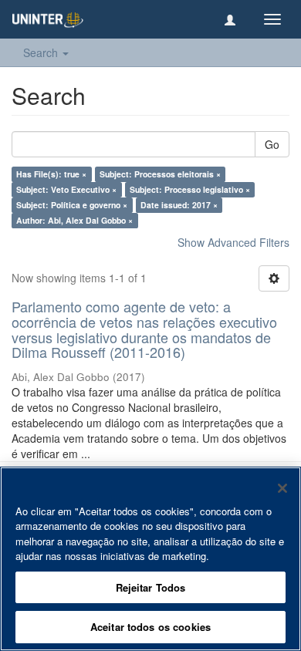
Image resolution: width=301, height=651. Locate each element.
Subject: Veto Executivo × (66, 189)
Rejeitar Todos (151, 587)
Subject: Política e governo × (71, 205)
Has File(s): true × (51, 174)
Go (272, 144)
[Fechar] (282, 488)
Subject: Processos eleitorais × (160, 174)
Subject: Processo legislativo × (190, 189)
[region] (150, 559)
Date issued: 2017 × (179, 205)
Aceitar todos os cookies (150, 626)
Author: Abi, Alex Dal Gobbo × (74, 220)
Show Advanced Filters (233, 242)
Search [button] (42, 52)
